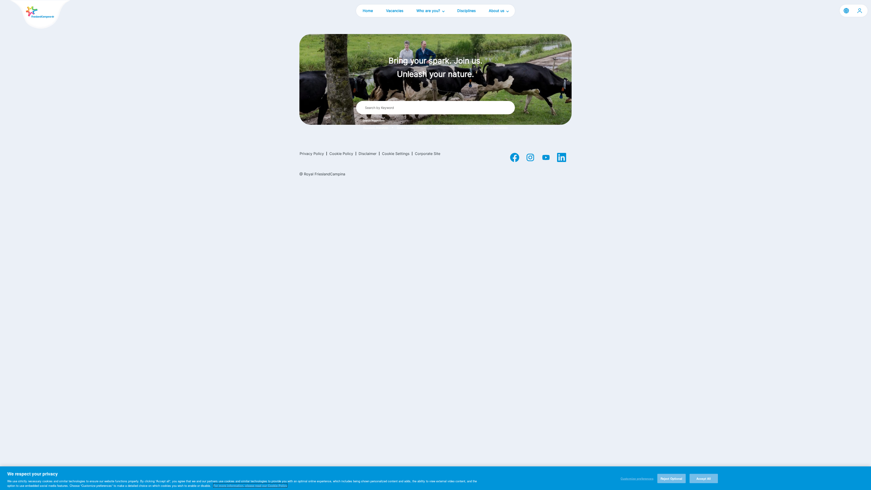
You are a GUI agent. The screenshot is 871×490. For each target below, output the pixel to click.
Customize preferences (637, 478)
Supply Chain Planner (412, 127)
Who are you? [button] (428, 10)
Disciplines (466, 10)
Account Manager (375, 127)
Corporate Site (427, 153)
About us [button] (497, 10)
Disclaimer (368, 153)
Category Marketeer (493, 127)
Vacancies (394, 10)
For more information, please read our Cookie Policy (250, 485)
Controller (443, 127)
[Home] (32, 15)
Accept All (703, 478)
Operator (464, 127)
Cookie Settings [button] (395, 153)
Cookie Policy (341, 153)
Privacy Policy (312, 153)
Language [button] (846, 10)
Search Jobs (494, 107)
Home (368, 10)
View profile (859, 10)
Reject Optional (672, 478)
